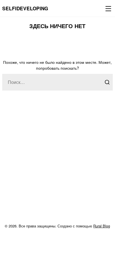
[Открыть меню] (107, 8)
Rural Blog (101, 226)
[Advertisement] (57, 163)
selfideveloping (25, 8)
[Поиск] (107, 82)
